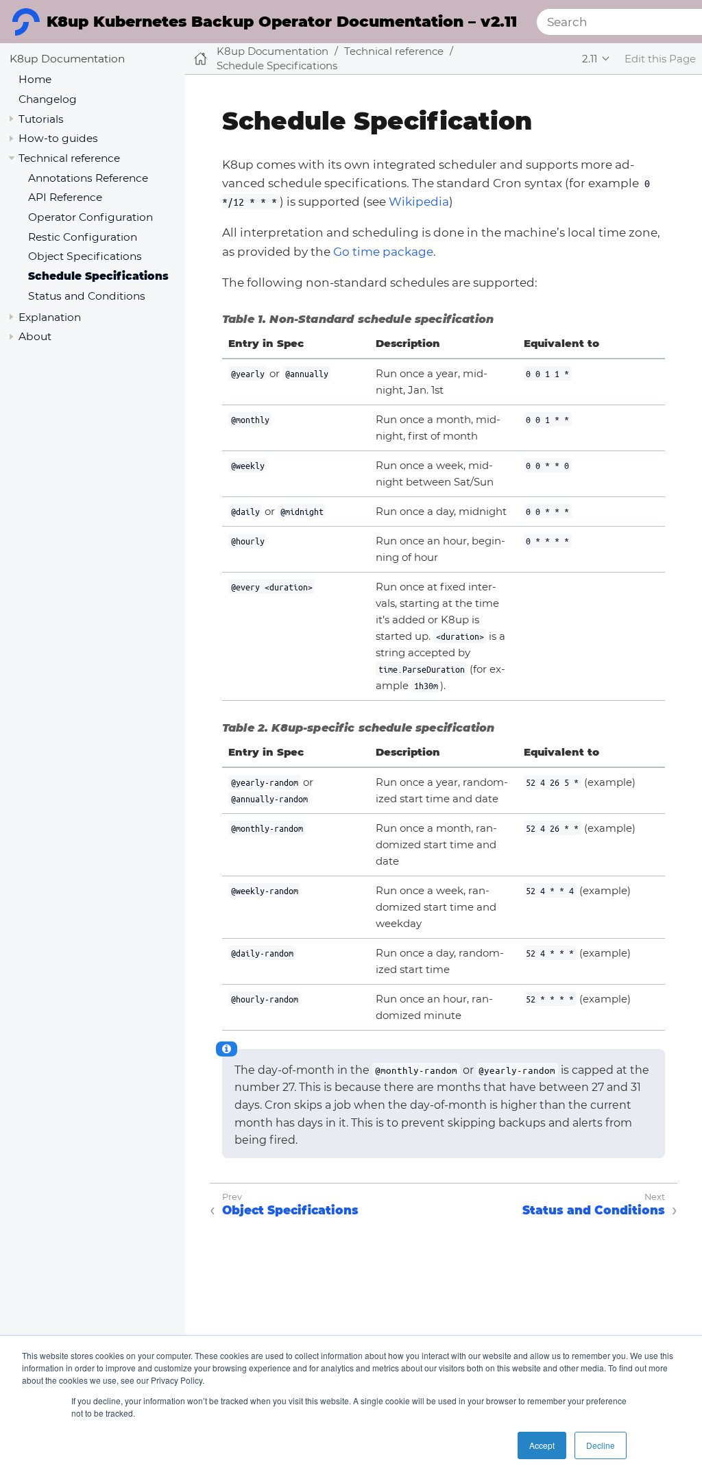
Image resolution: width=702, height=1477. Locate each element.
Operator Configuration (90, 217)
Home (35, 79)
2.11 (589, 58)
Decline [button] (600, 1445)
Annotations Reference (88, 177)
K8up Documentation (67, 58)
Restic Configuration (82, 236)
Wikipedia (419, 201)
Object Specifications (85, 256)
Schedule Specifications (98, 276)
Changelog (48, 99)
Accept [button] (542, 1445)
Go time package (383, 252)
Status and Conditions (86, 295)
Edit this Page (660, 58)
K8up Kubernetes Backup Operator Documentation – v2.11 (282, 21)
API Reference (65, 197)
